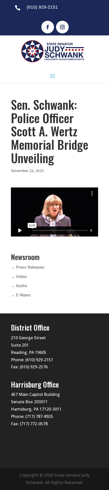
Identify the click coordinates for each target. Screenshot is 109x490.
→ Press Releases (27, 267)
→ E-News (21, 295)
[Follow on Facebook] (47, 27)
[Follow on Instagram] (62, 27)
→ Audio (19, 285)
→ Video (19, 276)
